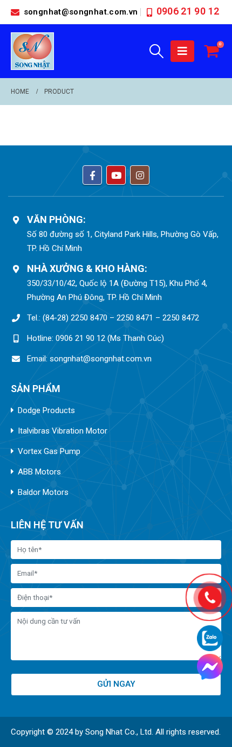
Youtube (116, 175)
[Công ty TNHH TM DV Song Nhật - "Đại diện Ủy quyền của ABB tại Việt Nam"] (32, 51)
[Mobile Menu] (182, 51)
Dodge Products (46, 410)
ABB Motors (39, 472)
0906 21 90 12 (188, 11)
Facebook (92, 175)
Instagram (139, 175)
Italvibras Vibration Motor (62, 431)
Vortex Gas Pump (49, 451)
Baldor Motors (43, 492)
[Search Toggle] (156, 51)
